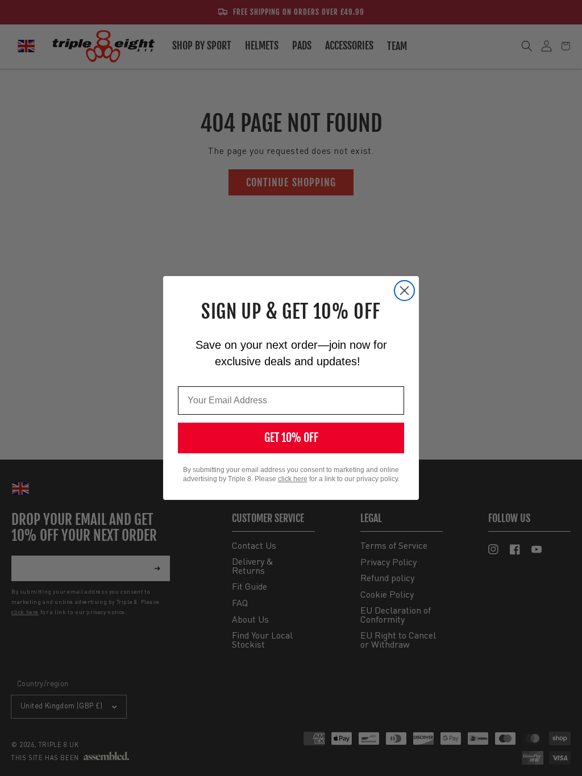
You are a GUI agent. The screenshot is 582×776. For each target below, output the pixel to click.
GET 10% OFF (291, 438)
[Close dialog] (404, 291)
